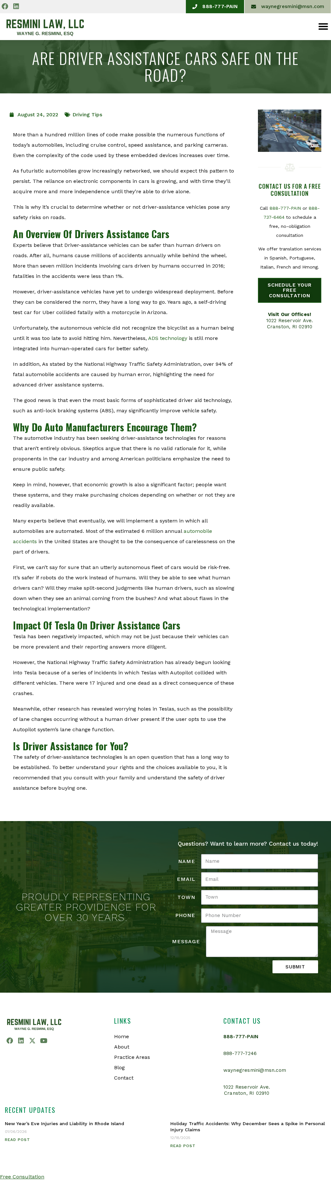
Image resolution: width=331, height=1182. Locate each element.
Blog (119, 1067)
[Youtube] (43, 1041)
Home (121, 1036)
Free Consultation (22, 1177)
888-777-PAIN (285, 208)
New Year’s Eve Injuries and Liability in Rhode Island (64, 1123)
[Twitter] (32, 1041)
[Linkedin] (16, 6)
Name (186, 861)
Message (186, 941)
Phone (185, 915)
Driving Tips (87, 114)
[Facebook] (5, 6)
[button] (323, 26)
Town (186, 897)
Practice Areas (132, 1057)
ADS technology (167, 338)
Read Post (17, 1139)
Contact (123, 1078)
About (121, 1047)
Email (186, 879)
